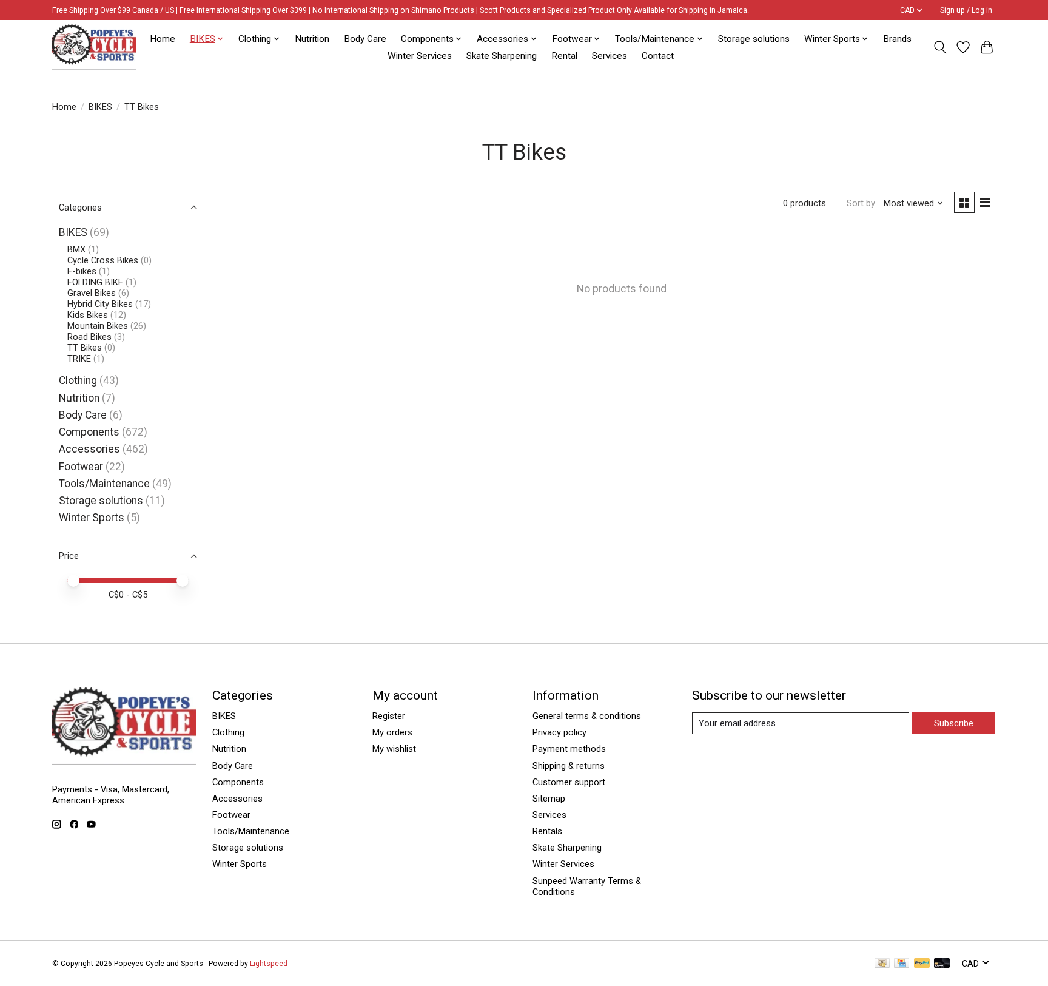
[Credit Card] (901, 964)
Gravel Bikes (91, 293)
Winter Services (420, 55)
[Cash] (882, 964)
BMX (76, 249)
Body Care (365, 38)
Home (162, 38)
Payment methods (569, 748)
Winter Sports (91, 518)
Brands (897, 38)
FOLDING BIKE (95, 282)
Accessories (89, 449)
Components (89, 432)
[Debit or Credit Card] (942, 964)
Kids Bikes (87, 314)
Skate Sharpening (501, 55)
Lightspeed (268, 963)
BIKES (100, 106)
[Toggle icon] (940, 47)
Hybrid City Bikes (100, 304)
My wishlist (394, 748)
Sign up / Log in (966, 10)
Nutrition (312, 38)
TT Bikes (84, 347)
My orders (392, 732)
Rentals (547, 831)
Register (388, 716)
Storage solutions (754, 38)
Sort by (861, 203)
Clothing (78, 380)
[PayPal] (922, 964)
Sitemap (548, 798)
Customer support (568, 782)
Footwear (81, 467)
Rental (564, 55)
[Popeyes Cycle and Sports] (94, 47)
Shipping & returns (568, 765)
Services (609, 55)
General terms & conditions (586, 716)
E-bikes (81, 271)
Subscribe (953, 723)
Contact (658, 55)
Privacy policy (559, 732)
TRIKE (79, 358)
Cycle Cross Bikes (102, 260)
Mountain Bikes (97, 325)
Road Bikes (89, 336)
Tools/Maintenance (104, 484)
